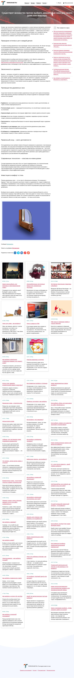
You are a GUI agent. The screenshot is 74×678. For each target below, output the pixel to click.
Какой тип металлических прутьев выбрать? (37, 597)
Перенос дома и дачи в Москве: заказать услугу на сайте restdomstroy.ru (12, 502)
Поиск (59, 2)
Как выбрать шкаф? (8, 540)
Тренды (33, 2)
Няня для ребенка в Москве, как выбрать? (36, 557)
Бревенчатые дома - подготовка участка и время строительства (12, 481)
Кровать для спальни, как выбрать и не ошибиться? (34, 517)
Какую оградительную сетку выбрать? (35, 537)
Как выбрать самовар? (9, 522)
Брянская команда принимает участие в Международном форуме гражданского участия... (62, 52)
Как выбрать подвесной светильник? (34, 478)
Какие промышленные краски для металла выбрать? (61, 443)
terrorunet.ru (10, 244)
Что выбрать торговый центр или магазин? (37, 577)
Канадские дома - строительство (12, 403)
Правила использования (26, 670)
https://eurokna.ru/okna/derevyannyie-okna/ (12, 62)
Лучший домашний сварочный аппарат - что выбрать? (60, 504)
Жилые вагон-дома (8, 421)
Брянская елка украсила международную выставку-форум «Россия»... (62, 45)
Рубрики (38, 2)
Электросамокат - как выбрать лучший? (11, 559)
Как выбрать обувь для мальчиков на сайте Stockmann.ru (61, 404)
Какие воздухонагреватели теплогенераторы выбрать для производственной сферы (60, 588)
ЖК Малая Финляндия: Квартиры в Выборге (61, 284)
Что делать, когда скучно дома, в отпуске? (12, 461)
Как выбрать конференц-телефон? (34, 440)
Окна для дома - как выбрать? (11, 323)
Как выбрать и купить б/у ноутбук (12, 596)
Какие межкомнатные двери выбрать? (59, 384)
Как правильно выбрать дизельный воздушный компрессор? (58, 545)
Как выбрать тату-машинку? (35, 419)
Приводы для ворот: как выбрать (37, 401)
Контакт (44, 2)
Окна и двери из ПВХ (33, 323)
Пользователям (68, 2)
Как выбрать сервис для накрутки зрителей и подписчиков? (61, 423)
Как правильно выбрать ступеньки (37, 383)
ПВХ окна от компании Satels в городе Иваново (60, 322)
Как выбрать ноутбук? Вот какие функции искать (60, 524)
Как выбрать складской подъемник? (9, 615)
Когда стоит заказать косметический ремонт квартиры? (12, 384)
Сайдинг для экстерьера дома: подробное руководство (11, 440)
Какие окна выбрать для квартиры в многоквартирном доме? (11, 285)
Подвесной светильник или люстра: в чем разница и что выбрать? (59, 566)
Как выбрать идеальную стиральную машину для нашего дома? (12, 361)
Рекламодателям (51, 670)
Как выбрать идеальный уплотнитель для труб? (34, 498)
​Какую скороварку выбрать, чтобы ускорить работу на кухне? (61, 608)
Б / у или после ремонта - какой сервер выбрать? (60, 465)
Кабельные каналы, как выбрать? (37, 459)
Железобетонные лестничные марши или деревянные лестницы (36, 285)
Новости (27, 2)
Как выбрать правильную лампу (12, 578)
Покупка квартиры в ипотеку (35, 359)
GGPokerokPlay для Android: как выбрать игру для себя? (60, 485)
